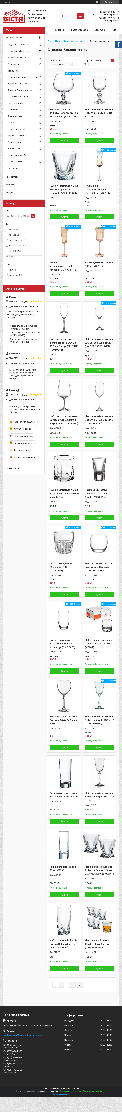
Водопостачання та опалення (22, 77)
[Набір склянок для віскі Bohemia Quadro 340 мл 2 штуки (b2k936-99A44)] (99, 846)
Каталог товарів (79, 30)
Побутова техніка (16, 129)
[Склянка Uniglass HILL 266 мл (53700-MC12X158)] (64, 543)
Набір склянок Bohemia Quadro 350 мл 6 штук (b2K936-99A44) (63, 944)
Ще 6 (11, 257)
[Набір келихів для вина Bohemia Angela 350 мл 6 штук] (99, 772)
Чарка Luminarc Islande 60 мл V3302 (63, 868)
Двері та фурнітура (17, 84)
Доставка (100, 30)
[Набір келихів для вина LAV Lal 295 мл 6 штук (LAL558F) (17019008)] (99, 318)
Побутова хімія (15, 161)
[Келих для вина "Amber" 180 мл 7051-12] (99, 242)
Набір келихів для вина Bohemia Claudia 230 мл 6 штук (99, 113)
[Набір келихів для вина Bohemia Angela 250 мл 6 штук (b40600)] (99, 696)
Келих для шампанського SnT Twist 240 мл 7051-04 (97, 189)
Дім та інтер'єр (15, 116)
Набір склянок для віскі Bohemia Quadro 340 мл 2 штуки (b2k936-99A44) (99, 870)
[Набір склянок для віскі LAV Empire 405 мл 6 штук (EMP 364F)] (99, 543)
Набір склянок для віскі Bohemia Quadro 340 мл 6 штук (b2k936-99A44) (64, 189)
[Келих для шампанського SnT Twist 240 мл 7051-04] (99, 165)
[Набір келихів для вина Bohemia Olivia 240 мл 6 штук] (64, 696)
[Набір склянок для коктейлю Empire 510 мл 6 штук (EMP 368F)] (64, 619)
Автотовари (14, 148)
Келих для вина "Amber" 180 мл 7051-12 (99, 264)
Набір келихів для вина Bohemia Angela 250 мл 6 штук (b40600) (99, 720)
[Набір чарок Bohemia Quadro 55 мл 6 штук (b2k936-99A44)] (99, 919)
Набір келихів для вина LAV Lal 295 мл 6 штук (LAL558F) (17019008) (99, 343)
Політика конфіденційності (94, 1091)
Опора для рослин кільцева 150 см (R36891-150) (23, 327)
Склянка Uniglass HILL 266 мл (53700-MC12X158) (62, 567)
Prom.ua (75, 1088)
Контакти (10, 185)
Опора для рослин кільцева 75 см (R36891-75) (25, 334)
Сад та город (14, 142)
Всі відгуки (12, 468)
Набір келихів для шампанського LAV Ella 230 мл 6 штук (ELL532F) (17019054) (64, 344)
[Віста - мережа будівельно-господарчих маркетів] (14, 16)
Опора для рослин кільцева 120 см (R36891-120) (23, 340)
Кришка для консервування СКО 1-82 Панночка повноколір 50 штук (24, 409)
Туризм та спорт (16, 136)
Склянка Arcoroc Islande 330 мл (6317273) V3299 (64, 795)
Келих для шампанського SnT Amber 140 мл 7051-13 (63, 266)
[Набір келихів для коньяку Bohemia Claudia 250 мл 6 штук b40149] (64, 89)
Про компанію (12, 177)
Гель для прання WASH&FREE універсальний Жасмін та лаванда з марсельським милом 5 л (23, 374)
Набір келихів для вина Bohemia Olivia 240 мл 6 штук (64, 720)
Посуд (58, 41)
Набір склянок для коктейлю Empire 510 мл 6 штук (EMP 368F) (62, 644)
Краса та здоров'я (17, 155)
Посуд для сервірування (75, 41)
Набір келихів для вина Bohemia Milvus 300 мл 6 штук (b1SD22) (99, 420)
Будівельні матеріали (18, 45)
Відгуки (9, 192)
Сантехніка (13, 64)
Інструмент (13, 71)
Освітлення (13, 109)
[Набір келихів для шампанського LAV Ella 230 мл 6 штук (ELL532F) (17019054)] (64, 318)
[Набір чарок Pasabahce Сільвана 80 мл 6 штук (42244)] (99, 619)
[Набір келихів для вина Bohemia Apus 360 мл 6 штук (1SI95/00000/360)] (64, 395)
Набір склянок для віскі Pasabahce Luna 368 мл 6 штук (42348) (64, 493)
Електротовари (15, 103)
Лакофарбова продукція (20, 90)
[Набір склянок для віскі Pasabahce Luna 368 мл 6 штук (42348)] (64, 469)
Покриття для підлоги (18, 96)
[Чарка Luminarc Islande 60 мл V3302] (64, 846)
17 (72, 985)
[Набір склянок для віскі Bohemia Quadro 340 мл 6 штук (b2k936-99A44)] (64, 165)
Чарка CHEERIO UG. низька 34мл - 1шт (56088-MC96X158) (96, 493)
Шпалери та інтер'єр (18, 51)
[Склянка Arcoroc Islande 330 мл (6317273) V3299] (64, 772)
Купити (64, 140)
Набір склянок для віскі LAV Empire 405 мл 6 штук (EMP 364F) (99, 567)
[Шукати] (80, 16)
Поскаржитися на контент (71, 1091)
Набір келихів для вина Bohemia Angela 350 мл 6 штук (99, 797)
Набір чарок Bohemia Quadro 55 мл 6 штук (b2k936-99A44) (97, 944)
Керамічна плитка (17, 57)
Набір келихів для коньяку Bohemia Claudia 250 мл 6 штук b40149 (64, 113)
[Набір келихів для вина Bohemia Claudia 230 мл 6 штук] (99, 89)
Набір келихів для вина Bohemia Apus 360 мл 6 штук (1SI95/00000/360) (64, 420)
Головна (59, 30)
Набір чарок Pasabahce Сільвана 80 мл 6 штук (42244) (98, 644)
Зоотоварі (13, 168)
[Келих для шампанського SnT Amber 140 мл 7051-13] (64, 242)
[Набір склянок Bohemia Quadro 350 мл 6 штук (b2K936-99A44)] (64, 919)
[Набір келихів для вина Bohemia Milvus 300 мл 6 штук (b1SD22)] (99, 395)
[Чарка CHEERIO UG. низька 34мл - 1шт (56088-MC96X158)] (99, 469)
